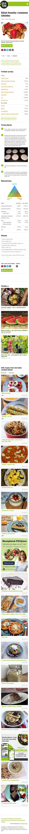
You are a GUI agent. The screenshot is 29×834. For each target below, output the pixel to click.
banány (3, 105)
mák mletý (3, 95)
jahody (2, 108)
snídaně (16, 61)
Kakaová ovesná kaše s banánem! (10, 729)
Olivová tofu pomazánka (8, 683)
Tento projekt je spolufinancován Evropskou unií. (11, 818)
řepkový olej (4, 100)
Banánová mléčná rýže (7, 487)
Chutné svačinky (12, 19)
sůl (2, 97)
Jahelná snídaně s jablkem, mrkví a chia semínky (14, 614)
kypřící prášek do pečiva (7, 92)
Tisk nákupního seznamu (8, 118)
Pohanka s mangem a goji (8, 464)
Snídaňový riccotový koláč (8, 533)
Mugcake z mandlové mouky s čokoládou (12, 706)
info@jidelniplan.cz (23, 823)
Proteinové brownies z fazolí (9, 803)
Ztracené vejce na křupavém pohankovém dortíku (14, 660)
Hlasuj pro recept (7, 46)
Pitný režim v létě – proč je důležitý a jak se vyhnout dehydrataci (14, 355)
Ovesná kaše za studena (8, 510)
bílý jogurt (3, 84)
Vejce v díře (5, 637)
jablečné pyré (4, 89)
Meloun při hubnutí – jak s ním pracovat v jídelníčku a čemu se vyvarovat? (14, 331)
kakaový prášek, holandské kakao (9, 114)
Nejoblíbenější (11, 372)
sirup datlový (4, 111)
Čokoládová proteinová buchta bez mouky (12, 591)
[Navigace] (27, 4)
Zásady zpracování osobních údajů (8, 820)
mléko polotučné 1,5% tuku (8, 81)
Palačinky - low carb (7, 416)
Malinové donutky (6, 393)
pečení (11, 61)
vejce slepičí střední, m (7, 86)
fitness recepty (5, 61)
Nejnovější (4, 372)
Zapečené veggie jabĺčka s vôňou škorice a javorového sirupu (12, 440)
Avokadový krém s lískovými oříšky (10, 780)
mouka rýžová (4, 78)
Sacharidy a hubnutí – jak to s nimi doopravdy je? (13, 307)
